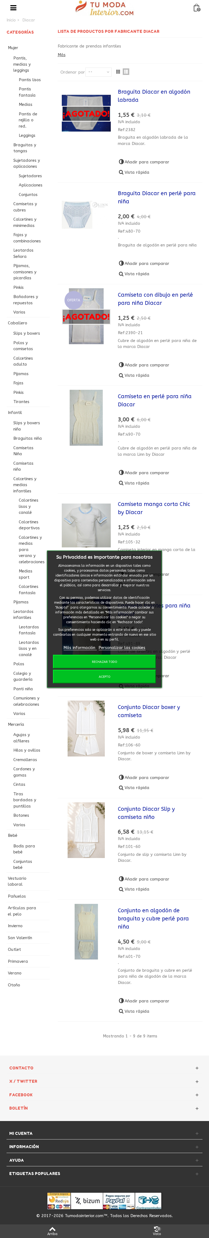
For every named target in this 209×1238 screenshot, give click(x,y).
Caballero (17, 323)
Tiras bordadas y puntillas (24, 800)
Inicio (11, 20)
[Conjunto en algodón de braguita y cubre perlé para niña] (86, 932)
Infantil (15, 412)
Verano (14, 973)
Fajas (18, 383)
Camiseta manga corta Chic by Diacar (154, 508)
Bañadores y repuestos (25, 299)
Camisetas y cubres (25, 207)
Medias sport (25, 574)
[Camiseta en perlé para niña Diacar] (86, 418)
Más (62, 54)
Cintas (19, 784)
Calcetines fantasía (28, 589)
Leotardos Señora (23, 253)
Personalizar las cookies (122, 647)
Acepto (104, 676)
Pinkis (18, 287)
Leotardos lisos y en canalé (29, 648)
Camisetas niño (23, 466)
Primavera (18, 961)
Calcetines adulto (23, 361)
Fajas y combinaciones (27, 237)
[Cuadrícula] (118, 71)
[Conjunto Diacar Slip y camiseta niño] (86, 830)
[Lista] (126, 71)
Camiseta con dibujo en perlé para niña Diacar (155, 299)
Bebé (12, 835)
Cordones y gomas (24, 772)
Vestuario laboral (17, 881)
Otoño (14, 985)
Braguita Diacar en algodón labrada (154, 96)
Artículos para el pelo (22, 911)
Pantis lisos (30, 79)
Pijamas (21, 373)
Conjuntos (28, 194)
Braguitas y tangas (24, 148)
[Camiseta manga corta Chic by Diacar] (86, 525)
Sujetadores (30, 175)
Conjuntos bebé (22, 864)
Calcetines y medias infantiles (24, 484)
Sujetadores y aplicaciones (26, 163)
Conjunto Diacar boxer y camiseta (149, 711)
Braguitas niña (27, 438)
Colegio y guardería (23, 676)
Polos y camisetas (23, 346)
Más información (80, 647)
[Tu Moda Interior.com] (105, 7)
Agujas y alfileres (21, 737)
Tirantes (21, 401)
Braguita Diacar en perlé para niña (157, 197)
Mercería (16, 724)
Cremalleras (25, 759)
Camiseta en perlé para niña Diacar (155, 400)
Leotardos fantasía (29, 630)
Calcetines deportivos (29, 525)
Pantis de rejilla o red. (28, 120)
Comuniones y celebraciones (26, 701)
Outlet (14, 949)
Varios (19, 312)
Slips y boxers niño (26, 426)
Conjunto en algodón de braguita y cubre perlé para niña (153, 918)
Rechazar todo (104, 661)
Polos (18, 663)
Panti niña (23, 688)
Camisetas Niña (23, 451)
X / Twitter (23, 1081)
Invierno (15, 925)
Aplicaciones (30, 185)
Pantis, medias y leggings (22, 64)
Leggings (27, 135)
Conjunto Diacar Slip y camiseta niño (146, 813)
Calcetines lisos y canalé (28, 506)
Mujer (13, 47)
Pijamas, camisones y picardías (24, 271)
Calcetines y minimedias (24, 222)
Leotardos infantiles (23, 614)
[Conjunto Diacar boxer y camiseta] (86, 728)
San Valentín (20, 937)
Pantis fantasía (27, 92)
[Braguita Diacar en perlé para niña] (86, 215)
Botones (21, 815)
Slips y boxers (26, 333)
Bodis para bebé (24, 849)
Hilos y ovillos (26, 750)
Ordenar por (72, 72)
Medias (25, 104)
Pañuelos (17, 896)
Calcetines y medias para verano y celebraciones (32, 549)
